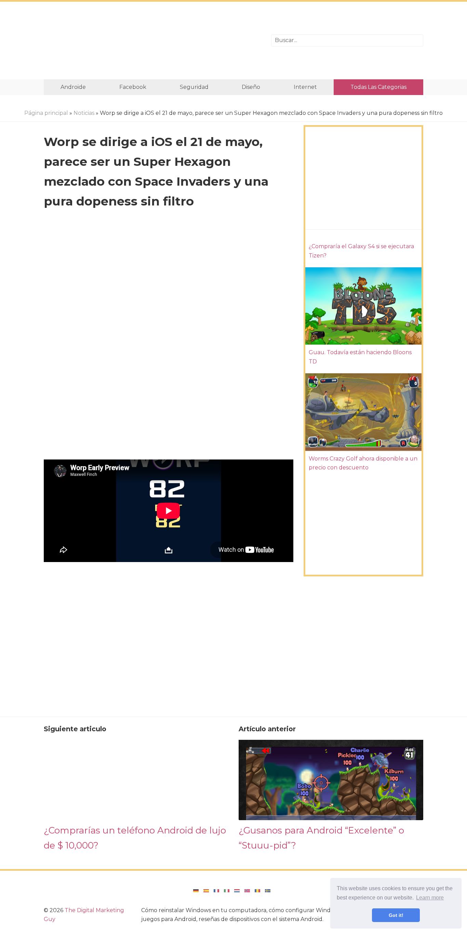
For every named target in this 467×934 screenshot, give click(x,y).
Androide (73, 87)
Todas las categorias (378, 87)
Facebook (132, 87)
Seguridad (194, 87)
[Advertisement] (152, 40)
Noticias (84, 113)
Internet (305, 87)
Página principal (46, 113)
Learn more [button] (430, 897)
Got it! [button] (396, 915)
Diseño (251, 87)
